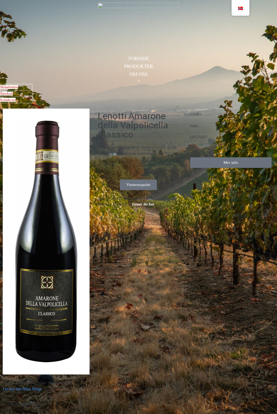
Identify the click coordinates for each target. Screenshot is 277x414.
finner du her (143, 204)
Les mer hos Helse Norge (22, 389)
